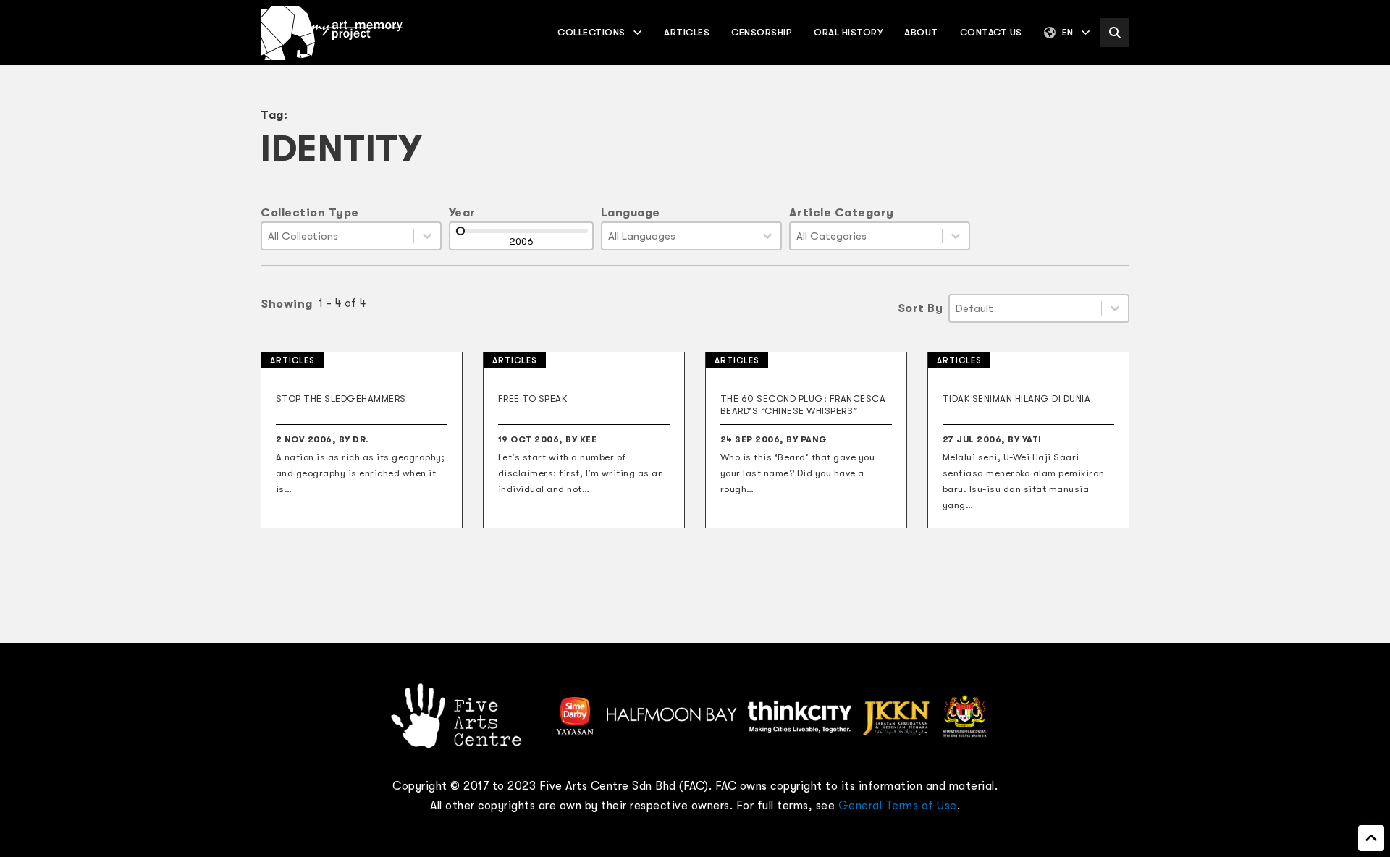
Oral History (848, 32)
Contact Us (991, 32)
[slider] (460, 231)
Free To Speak (533, 398)
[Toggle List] (427, 236)
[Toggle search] (1114, 32)
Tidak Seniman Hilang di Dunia (1017, 398)
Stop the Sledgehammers (341, 398)
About (921, 32)
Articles (686, 32)
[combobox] (337, 236)
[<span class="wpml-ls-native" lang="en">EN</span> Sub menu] (1085, 32)
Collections (591, 32)
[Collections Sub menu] (637, 32)
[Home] (332, 33)
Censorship (761, 32)
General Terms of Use (897, 805)
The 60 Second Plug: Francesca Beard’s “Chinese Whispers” (803, 404)
